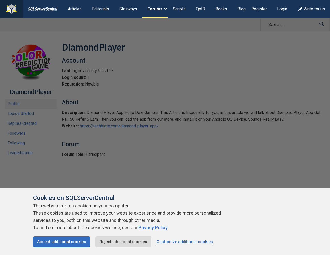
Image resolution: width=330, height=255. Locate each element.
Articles (75, 8)
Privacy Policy (153, 227)
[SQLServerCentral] (11, 9)
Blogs (242, 8)
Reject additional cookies (123, 241)
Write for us (314, 8)
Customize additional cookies (184, 241)
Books (221, 8)
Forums (154, 8)
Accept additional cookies (61, 241)
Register (259, 8)
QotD (200, 8)
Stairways (128, 8)
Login (282, 8)
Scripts (179, 8)
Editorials (100, 8)
